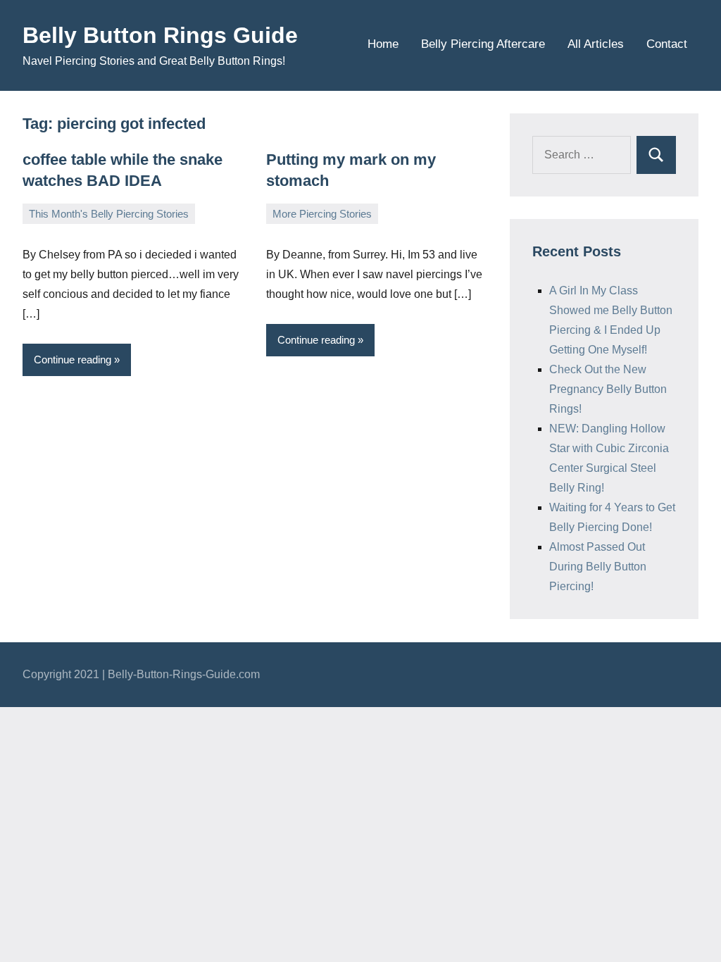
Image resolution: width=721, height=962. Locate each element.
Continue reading (72, 360)
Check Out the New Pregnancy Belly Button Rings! (608, 389)
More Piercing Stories (322, 214)
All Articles (596, 44)
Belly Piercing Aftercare (483, 44)
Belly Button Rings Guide (160, 35)
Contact (666, 44)
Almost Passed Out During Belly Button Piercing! (597, 566)
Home (383, 44)
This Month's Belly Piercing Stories (109, 214)
